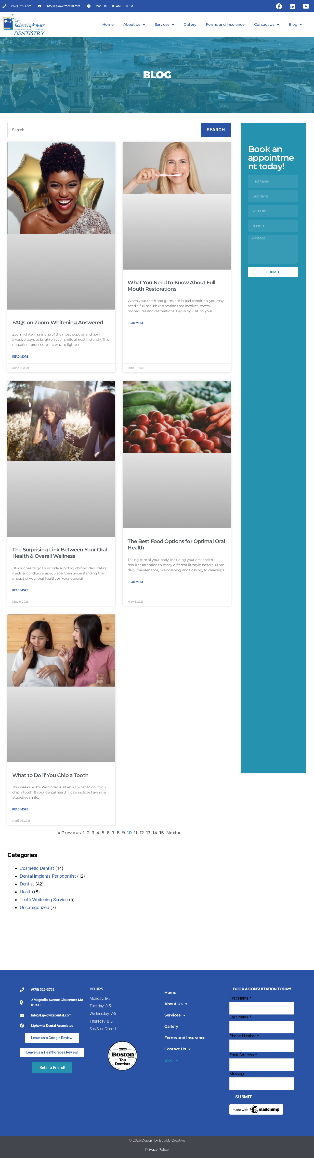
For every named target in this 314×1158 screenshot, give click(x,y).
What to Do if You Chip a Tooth (50, 775)
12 (142, 832)
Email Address (243, 1054)
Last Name (240, 1017)
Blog (293, 24)
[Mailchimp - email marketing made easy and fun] (261, 1109)
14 (155, 832)
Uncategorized (34, 907)
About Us (131, 24)
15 (161, 832)
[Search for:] (102, 131)
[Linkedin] (292, 6)
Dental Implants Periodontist (48, 876)
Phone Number (244, 1035)
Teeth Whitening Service (44, 899)
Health (26, 891)
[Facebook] (279, 6)
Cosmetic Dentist (37, 868)
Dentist (27, 883)
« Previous (69, 832)
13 (148, 832)
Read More (20, 356)
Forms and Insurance (225, 24)
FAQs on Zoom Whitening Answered (57, 322)
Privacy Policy (157, 1149)
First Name (240, 998)
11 (135, 832)
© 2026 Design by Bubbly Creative (157, 1140)
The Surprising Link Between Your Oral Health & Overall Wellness (59, 552)
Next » (173, 832)
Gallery (190, 24)
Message (237, 1073)
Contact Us (264, 24)
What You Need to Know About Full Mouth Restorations (171, 285)
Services (162, 24)
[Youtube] (306, 6)
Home (108, 24)
